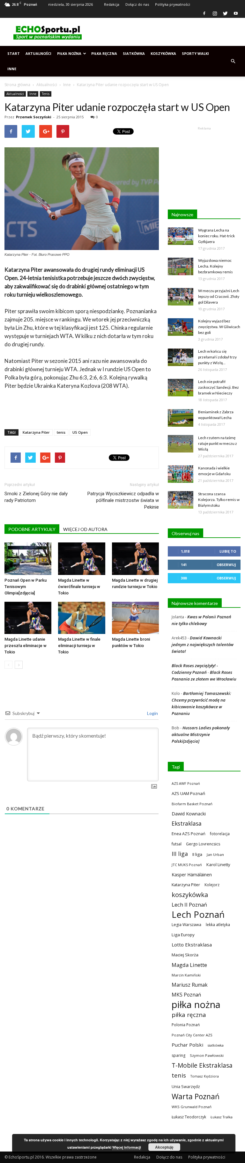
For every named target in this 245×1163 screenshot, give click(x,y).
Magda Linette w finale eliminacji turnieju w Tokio (79, 645)
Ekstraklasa (187, 823)
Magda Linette (189, 964)
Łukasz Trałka (222, 1117)
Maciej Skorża (185, 955)
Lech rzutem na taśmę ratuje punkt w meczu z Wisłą (217, 443)
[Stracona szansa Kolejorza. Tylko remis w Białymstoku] (180, 500)
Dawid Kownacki (189, 814)
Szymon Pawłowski (207, 1055)
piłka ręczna (189, 1014)
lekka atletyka (218, 924)
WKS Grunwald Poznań (192, 1106)
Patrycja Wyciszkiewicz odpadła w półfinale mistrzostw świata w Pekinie (123, 500)
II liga (197, 854)
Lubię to (227, 551)
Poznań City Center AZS (192, 1035)
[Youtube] (236, 13)
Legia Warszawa (186, 924)
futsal (177, 844)
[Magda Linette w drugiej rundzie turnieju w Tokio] (135, 558)
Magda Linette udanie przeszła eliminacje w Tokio (25, 645)
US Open (80, 432)
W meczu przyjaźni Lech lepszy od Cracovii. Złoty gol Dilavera (218, 296)
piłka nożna (196, 1004)
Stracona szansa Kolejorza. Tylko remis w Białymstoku (219, 499)
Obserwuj (226, 564)
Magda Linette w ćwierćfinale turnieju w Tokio (79, 586)
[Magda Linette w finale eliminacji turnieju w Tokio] (81, 618)
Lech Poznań (198, 914)
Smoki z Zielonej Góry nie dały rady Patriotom (36, 497)
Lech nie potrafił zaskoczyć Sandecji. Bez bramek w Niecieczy (218, 387)
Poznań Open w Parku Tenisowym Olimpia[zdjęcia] (25, 586)
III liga (180, 853)
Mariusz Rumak (190, 985)
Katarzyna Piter (36, 432)
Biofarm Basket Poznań (192, 803)
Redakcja (111, 4)
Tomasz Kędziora (204, 1076)
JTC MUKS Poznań (187, 864)
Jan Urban (215, 854)
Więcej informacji (126, 1147)
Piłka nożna (69, 53)
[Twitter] (225, 13)
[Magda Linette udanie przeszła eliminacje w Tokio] (27, 618)
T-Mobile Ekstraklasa (202, 1065)
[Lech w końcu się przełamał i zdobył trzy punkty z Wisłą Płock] (180, 357)
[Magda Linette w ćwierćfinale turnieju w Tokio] (81, 558)
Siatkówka (134, 53)
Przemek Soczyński (33, 116)
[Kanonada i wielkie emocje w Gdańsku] (180, 474)
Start (13, 53)
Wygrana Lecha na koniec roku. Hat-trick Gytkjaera (216, 236)
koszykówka (190, 894)
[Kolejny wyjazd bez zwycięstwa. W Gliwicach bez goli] (180, 327)
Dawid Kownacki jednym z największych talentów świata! (203, 644)
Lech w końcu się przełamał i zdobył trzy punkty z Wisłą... (217, 357)
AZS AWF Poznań (186, 783)
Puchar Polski (187, 1045)
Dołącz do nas (137, 4)
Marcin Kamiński (186, 975)
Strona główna (17, 84)
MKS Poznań (186, 994)
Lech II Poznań (189, 904)
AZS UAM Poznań (188, 793)
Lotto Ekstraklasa (192, 944)
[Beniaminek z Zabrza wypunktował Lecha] (180, 418)
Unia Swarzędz (186, 1086)
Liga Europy (183, 935)
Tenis (45, 94)
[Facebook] (204, 13)
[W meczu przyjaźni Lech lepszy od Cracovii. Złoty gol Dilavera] (180, 296)
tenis (61, 432)
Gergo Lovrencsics (203, 844)
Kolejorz (211, 884)
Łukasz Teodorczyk (189, 1117)
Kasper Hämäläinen (192, 875)
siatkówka (216, 1045)
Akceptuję (164, 1147)
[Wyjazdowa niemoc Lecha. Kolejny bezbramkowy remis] (180, 266)
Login (152, 713)
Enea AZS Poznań (188, 833)
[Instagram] (214, 13)
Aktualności (38, 53)
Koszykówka (163, 53)
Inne (11, 68)
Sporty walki (195, 53)
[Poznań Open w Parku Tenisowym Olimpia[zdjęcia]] (27, 558)
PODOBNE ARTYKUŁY (32, 529)
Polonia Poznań (186, 1024)
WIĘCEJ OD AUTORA (85, 529)
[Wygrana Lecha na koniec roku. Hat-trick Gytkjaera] (180, 236)
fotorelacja (220, 833)
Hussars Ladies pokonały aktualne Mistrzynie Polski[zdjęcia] (201, 734)
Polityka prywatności (172, 4)
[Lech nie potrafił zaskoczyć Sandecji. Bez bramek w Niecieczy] (180, 387)
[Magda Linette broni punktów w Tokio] (135, 618)
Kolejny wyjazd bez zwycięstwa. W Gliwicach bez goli (219, 327)
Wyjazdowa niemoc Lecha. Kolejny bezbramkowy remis (215, 266)
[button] (233, 61)
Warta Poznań (195, 1096)
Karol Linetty (218, 864)
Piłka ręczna (104, 53)
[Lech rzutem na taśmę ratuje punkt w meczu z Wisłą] (180, 444)
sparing (178, 1055)
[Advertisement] (165, 31)
